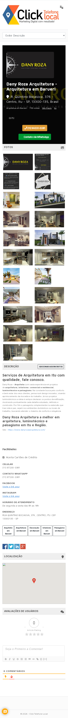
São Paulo (47, 108)
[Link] (37, 659)
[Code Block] (33, 659)
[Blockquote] (29, 659)
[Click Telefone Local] (30, 6)
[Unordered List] (25, 659)
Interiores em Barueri (47, 530)
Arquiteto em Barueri (8, 530)
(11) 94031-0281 (36, 128)
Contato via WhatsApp (36, 136)
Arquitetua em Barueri (16, 108)
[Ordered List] (21, 659)
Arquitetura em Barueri (21, 529)
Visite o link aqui (10, 486)
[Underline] (14, 659)
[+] (45, 659)
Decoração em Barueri (34, 529)
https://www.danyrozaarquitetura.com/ (26, 430)
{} (41, 659)
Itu (55, 108)
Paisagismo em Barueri (59, 529)
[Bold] (6, 659)
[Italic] (10, 659)
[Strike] (17, 659)
